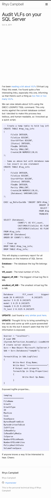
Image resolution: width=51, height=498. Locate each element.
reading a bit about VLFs (23, 86)
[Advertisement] (25, 55)
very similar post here (35, 315)
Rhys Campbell (13, 4)
